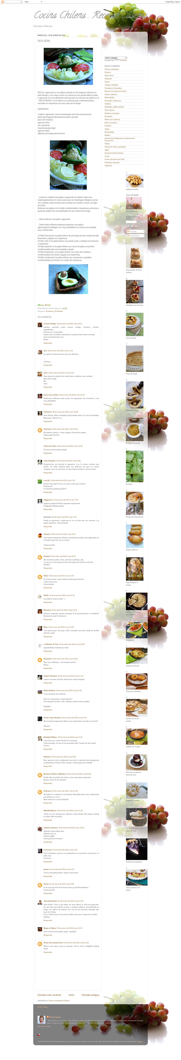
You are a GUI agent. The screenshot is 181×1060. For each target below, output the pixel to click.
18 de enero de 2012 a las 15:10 (72, 395)
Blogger (140, 1041)
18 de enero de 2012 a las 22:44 (65, 429)
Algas (107, 150)
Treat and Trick (50, 446)
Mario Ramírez (49, 690)
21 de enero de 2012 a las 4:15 (61, 869)
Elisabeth (47, 659)
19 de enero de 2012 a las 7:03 (66, 500)
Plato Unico (109, 75)
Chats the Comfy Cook (53, 943)
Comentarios (134, 236)
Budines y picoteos (112, 113)
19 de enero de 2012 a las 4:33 (62, 480)
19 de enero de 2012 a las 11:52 (63, 556)
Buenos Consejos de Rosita (115, 91)
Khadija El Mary (50, 737)
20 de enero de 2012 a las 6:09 (63, 757)
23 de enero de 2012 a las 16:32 (76, 943)
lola (45, 351)
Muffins (107, 135)
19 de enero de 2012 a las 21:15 (70, 676)
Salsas (107, 144)
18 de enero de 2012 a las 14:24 (61, 373)
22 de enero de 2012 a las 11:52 (70, 901)
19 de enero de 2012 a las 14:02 (72, 644)
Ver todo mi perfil (44, 1026)
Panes (107, 82)
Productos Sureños (112, 162)
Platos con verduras (112, 119)
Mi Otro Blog (42, 1007)
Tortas (107, 156)
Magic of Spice (50, 928)
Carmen (47, 534)
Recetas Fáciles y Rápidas (55, 774)
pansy (46, 869)
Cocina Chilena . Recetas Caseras (90, 16)
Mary (46, 627)
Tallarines (108, 166)
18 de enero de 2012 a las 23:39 (69, 446)
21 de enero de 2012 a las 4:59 (61, 884)
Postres (108, 72)
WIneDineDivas (50, 811)
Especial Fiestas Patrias (114, 153)
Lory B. (47, 480)
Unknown (48, 429)
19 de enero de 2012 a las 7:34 (64, 517)
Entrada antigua (90, 995)
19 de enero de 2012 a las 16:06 (65, 659)
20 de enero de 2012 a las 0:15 (74, 718)
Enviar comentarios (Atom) (59, 1001)
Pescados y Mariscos (113, 101)
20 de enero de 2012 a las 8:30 (78, 774)
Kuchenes (108, 116)
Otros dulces (110, 110)
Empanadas (109, 132)
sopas (107, 129)
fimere (46, 884)
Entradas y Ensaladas (54, 311)
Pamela (47, 556)
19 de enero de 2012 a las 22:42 (69, 690)
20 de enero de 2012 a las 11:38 (65, 791)
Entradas (132, 231)
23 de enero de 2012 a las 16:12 (69, 928)
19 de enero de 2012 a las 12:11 (62, 595)
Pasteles (108, 126)
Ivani (46, 373)
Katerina (47, 757)
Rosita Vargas (55, 1017)
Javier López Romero (52, 718)
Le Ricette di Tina (51, 644)
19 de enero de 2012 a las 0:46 (68, 461)
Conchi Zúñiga (50, 324)
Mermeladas (109, 97)
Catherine (48, 412)
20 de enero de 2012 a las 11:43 (69, 811)
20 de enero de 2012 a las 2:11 (70, 737)
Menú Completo (111, 123)
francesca (48, 850)
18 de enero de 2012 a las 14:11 (69, 324)
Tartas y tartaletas (112, 69)
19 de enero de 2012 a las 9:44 (63, 534)
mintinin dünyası (51, 828)
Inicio (71, 995)
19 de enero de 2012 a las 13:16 (64, 610)
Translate (123, 60)
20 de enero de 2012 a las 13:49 (71, 828)
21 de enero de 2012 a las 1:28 (65, 850)
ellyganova (48, 500)
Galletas (108, 104)
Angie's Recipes (50, 676)
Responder (48, 343)
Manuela (47, 610)
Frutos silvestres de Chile (114, 159)
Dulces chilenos (111, 94)
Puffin (46, 595)
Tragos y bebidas (111, 85)
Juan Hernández (50, 901)
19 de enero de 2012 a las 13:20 (61, 627)
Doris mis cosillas (51, 395)
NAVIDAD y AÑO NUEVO (114, 107)
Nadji (46, 576)
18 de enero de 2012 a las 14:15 (60, 351)
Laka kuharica (49, 461)
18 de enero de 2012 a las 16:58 (65, 412)
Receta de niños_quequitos (115, 147)
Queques (108, 79)
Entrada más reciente (49, 995)
